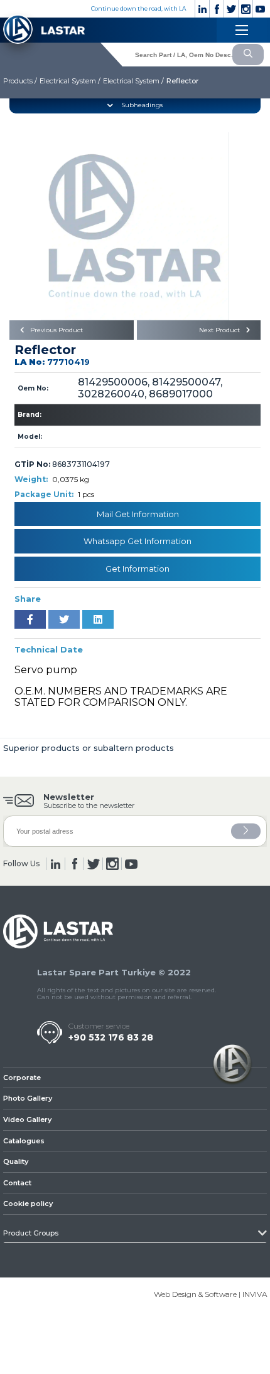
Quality (15, 1161)
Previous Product (55, 330)
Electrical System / (70, 80)
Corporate (22, 1077)
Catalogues (24, 1140)
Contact (17, 1182)
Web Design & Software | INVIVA (210, 1294)
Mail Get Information (138, 514)
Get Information (137, 569)
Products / (20, 80)
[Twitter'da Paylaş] (64, 619)
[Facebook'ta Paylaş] (30, 619)
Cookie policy (28, 1203)
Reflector (182, 80)
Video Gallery (27, 1119)
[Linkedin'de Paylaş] (98, 619)
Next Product (220, 330)
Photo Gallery (27, 1098)
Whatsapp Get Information (138, 541)
